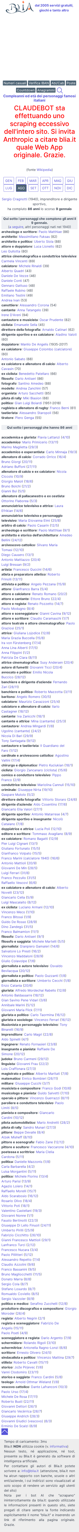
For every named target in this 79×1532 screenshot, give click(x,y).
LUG (8, 188)
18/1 (41, 716)
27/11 (31, 467)
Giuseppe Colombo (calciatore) (47, 349)
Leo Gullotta (10, 251)
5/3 (33, 501)
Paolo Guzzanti (46, 976)
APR (45, 181)
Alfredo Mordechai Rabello (35, 990)
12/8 (45, 633)
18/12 (23, 711)
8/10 (28, 1137)
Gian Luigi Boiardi (28, 403)
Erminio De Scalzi (14, 1426)
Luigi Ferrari (10, 873)
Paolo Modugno (13, 609)
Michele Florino (26, 1176)
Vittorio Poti (10, 1206)
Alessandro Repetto (16, 1259)
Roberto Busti (11, 1401)
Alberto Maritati (48, 1074)
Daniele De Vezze (14, 276)
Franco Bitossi (12, 917)
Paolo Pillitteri (12, 1255)
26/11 (53, 1078)
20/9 (31, 863)
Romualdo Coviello (15, 1294)
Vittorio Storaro (54, 799)
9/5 (32, 1269)
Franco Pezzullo (13, 878)
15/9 (61, 584)
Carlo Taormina (42, 1015)
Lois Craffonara (13, 1069)
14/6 (18, 511)
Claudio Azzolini (13, 1264)
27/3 (31, 1069)
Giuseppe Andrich (15, 1416)
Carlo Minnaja (56, 452)
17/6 (62, 804)
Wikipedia (44, 170)
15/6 (62, 770)
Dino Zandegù (12, 927)
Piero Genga (24, 418)
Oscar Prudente (51, 320)
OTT (45, 188)
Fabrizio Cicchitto (15, 1235)
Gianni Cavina (50, 613)
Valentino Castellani (16, 1211)
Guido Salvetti (48, 1093)
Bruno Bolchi (11, 486)
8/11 (33, 657)
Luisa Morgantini (14, 1171)
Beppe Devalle (25, 1132)
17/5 (33, 648)
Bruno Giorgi (11, 462)
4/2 (30, 1166)
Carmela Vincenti (14, 261)
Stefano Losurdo (14, 1289)
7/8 (19, 824)
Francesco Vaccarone (47, 1147)
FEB (21, 181)
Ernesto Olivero (29, 1352)
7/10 (65, 1093)
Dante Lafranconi (44, 1387)
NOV (57, 188)
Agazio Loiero (12, 1186)
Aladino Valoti (66, 334)
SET (33, 188)
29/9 (28, 736)
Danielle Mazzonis (28, 1162)
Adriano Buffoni (13, 467)
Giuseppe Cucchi (28, 1083)
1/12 (14, 750)
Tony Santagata (13, 741)
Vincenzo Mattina (50, 1357)
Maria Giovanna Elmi (34, 520)
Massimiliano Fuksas (34, 237)
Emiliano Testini (13, 295)
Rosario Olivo (11, 1201)
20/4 (35, 560)
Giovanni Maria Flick (17, 1010)
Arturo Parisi (11, 1181)
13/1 (30, 555)
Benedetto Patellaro (34, 374)
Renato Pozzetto (40, 604)
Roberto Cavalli (25, 1362)
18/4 (27, 1201)
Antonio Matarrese (46, 814)
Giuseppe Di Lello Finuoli (20, 1225)
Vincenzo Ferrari (46, 1020)
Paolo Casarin (38, 525)
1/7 (65, 618)
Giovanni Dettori (14, 1406)
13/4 (43, 1176)
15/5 (35, 848)
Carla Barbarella (13, 1166)
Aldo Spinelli (10, 1039)
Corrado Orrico (44, 457)
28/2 (65, 1122)
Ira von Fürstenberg (16, 643)
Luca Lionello (44, 246)
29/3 (33, 447)
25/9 (29, 1230)
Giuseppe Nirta (29, 790)
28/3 (34, 1416)
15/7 (32, 1191)
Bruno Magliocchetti (16, 1274)
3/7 (46, 1083)
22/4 (56, 599)
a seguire (16, 227)
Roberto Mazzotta (48, 692)
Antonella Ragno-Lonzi (40, 1348)
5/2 (30, 795)
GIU (70, 181)
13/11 (53, 442)
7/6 (31, 961)
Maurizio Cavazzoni (34, 702)
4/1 (25, 1039)
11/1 (34, 932)
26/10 (35, 1235)
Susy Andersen (51, 662)
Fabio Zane (44, 1142)
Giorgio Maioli (12, 481)
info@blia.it (30, 1471)
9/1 (66, 530)
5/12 (30, 1005)
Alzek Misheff (11, 1137)
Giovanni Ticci (41, 667)
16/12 (60, 1015)
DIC (70, 188)
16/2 (36, 951)
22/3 (33, 1220)
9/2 (26, 564)
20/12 (24, 971)
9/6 (31, 1264)
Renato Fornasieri (33, 1044)
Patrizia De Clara (14, 657)
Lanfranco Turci (13, 1245)
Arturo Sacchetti (31, 393)
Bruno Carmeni (25, 1059)
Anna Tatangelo (29, 310)
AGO (21, 188)
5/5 (21, 491)
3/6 (43, 1000)
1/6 (39, 1367)
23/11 (33, 1372)
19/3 (72, 452)
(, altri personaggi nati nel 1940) (39, 223)
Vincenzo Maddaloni (17, 956)
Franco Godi (51, 1088)
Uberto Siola (43, 241)
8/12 (32, 902)
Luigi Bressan (11, 564)
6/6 (32, 883)
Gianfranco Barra (26, 589)
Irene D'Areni (11, 315)
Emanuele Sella (25, 325)
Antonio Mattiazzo (15, 560)
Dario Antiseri (25, 378)
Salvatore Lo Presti (16, 951)
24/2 (36, 731)
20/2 (62, 594)
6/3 (48, 1421)
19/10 (47, 790)
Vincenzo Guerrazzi (45, 1098)
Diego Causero (12, 555)
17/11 (32, 1397)
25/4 (55, 702)
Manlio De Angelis (34, 344)
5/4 (44, 589)
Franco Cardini (42, 1377)
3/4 (34, 1250)
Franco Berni (59, 408)
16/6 (55, 858)
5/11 (20, 1157)
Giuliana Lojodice (27, 633)
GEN (8, 181)
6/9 (33, 1426)
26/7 (37, 1411)
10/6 (66, 1088)
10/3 (63, 1387)
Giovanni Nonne (13, 1215)
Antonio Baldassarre (16, 995)
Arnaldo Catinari (54, 330)
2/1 (41, 1318)
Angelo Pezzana (43, 584)
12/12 (59, 1142)
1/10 (30, 912)
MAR (32, 181)
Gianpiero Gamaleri (34, 946)
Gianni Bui (9, 491)
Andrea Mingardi (33, 726)
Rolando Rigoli (35, 1343)
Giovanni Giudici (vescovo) (22, 1421)
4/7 (64, 814)
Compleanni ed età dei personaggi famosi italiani (39, 98)
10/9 (18, 476)
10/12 (19, 1118)
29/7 (69, 1357)
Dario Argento (52, 1338)
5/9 (29, 897)
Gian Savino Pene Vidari (19, 1000)
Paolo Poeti (10, 1333)
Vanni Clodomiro (14, 1372)
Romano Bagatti (35, 839)
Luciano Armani (31, 907)
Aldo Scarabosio (14, 1196)
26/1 (32, 1406)
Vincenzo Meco (13, 912)
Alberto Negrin (25, 1318)
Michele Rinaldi (30, 266)
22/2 (43, 1064)
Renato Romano (44, 594)
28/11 (14, 687)
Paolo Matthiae (50, 232)
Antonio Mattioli (13, 863)
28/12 (20, 677)
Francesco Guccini (27, 569)
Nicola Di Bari (11, 736)
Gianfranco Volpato (16, 853)
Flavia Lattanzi (49, 437)
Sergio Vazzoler (13, 1299)
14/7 (59, 604)
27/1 (38, 809)
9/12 (66, 613)
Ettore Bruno (40, 599)
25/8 (56, 520)
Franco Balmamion (15, 932)
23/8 (52, 1044)
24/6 (72, 799)
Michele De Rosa (14, 1397)
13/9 (26, 1181)
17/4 (36, 643)
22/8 (48, 1034)
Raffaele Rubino (13, 290)
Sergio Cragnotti (14, 199)
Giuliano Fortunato (15, 848)
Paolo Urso (9, 1392)
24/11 (46, 1225)
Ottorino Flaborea (15, 501)
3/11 (68, 692)
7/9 (67, 1338)
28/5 (32, 868)
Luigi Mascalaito (13, 902)
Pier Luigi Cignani (14, 843)
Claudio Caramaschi (45, 618)
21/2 (26, 486)
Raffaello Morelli (13, 1191)
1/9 (27, 917)
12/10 (19, 550)
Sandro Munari (34, 1127)
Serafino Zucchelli (44, 1304)
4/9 (24, 1333)
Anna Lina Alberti (14, 648)
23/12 (18, 892)
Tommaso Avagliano (47, 834)
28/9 (32, 922)
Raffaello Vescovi (14, 883)
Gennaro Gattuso (14, 285)
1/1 (30, 1215)
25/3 (61, 721)
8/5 (14, 1108)
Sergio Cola (10, 1284)
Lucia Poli (42, 829)
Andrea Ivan (10, 300)
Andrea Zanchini (28, 388)
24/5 (46, 1352)
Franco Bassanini (14, 1269)
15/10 (70, 785)
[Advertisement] (39, 47)
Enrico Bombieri (34, 1078)
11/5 (37, 1274)
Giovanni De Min (14, 868)
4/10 (65, 437)
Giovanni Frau (27, 1064)
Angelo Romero (28, 697)
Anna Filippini (11, 653)
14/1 (28, 1186)
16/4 (61, 457)
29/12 (43, 1059)
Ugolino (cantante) (15, 731)
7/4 (36, 1259)
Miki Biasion (32, 398)
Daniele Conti (11, 281)
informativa (58, 1446)
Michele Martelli (44, 941)
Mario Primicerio (34, 442)
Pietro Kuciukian (51, 765)
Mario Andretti (48, 1122)
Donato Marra (12, 1279)
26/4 (20, 1313)
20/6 (27, 985)
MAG (57, 181)
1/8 (50, 726)
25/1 (19, 628)
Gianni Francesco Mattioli (21, 1240)
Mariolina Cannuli (50, 785)
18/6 (28, 481)
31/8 (25, 873)
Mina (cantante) (43, 721)
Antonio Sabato (13, 359)
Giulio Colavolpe (14, 961)
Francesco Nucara (15, 1250)
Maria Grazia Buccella (18, 638)
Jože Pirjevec (24, 1367)
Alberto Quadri (12, 271)
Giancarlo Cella (13, 897)
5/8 (58, 1377)
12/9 (53, 839)
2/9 (16, 780)
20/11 (27, 462)
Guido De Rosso (13, 922)
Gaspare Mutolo (13, 795)
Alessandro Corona (34, 305)
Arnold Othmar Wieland (33, 1382)
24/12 (17, 540)
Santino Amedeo (31, 383)
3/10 (51, 1343)
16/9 (19, 1029)
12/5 (54, 525)
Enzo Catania (11, 985)
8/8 (27, 1279)
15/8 (40, 638)
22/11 (29, 1401)
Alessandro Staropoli (35, 413)
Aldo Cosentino (45, 804)
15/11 (18, 1328)
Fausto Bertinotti (14, 1220)
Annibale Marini (13, 1005)
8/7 (24, 1284)
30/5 (46, 697)
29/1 (46, 1240)
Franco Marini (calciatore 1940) (25, 858)
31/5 (31, 878)
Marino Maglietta (14, 447)
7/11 (38, 1010)
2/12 (31, 1245)
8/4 (30, 609)
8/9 (68, 834)
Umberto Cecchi (50, 981)
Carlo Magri (33, 1034)
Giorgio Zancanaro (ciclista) (35, 770)
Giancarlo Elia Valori (16, 809)
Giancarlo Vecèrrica (16, 1411)
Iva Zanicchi (26, 716)
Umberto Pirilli (12, 1230)
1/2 (26, 653)
